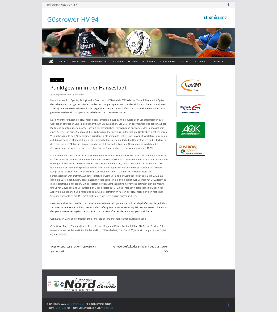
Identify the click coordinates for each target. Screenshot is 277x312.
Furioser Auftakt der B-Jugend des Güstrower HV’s (140, 249)
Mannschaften (98, 61)
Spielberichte (57, 80)
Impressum (219, 61)
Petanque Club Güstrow (141, 61)
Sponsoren (117, 61)
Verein (61, 61)
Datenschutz (202, 61)
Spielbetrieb (78, 61)
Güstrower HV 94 (73, 19)
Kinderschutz (167, 61)
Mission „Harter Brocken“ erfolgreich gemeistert (73, 249)
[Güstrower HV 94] (51, 61)
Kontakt (184, 61)
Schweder (79, 94)
